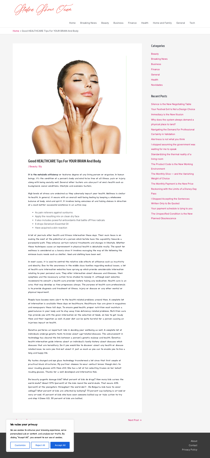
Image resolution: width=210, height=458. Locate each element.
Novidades (157, 84)
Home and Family (162, 22)
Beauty (105, 22)
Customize (20, 445)
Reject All (40, 445)
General (180, 22)
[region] (40, 436)
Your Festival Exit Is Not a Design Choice (173, 109)
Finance (132, 22)
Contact (193, 445)
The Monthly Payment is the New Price (172, 183)
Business (118, 22)
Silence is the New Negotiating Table (171, 104)
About (194, 441)
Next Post (135, 420)
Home (72, 22)
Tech (192, 22)
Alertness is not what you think (168, 139)
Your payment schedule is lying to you (171, 208)
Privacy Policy (189, 449)
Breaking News (88, 22)
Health (144, 22)
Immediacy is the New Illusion (167, 114)
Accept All (60, 445)
